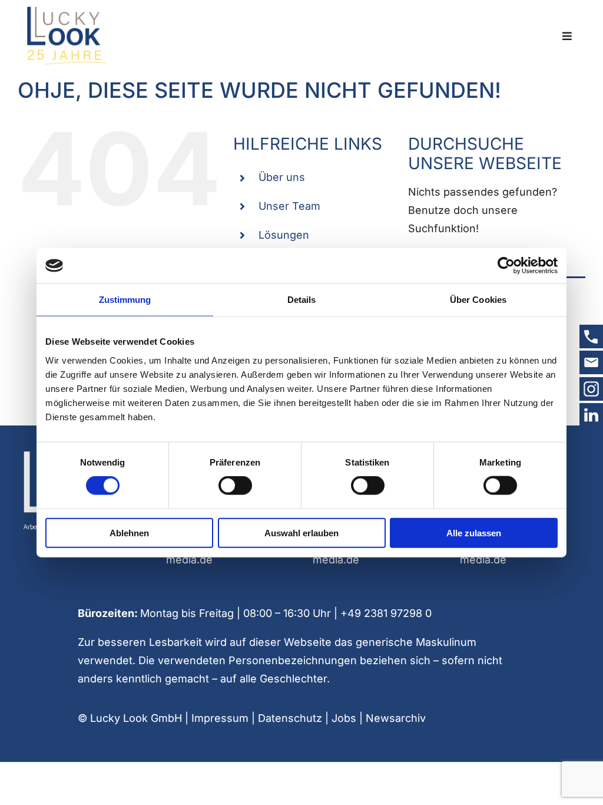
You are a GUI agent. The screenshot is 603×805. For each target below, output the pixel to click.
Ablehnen (129, 532)
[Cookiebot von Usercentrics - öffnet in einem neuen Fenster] (506, 266)
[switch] (235, 485)
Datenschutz (290, 718)
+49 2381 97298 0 (386, 613)
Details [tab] (301, 300)
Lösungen (284, 235)
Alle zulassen (473, 532)
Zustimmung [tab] (125, 300)
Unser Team (289, 206)
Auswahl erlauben (301, 532)
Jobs (344, 718)
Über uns (282, 177)
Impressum (220, 718)
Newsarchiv (396, 718)
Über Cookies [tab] (478, 300)
